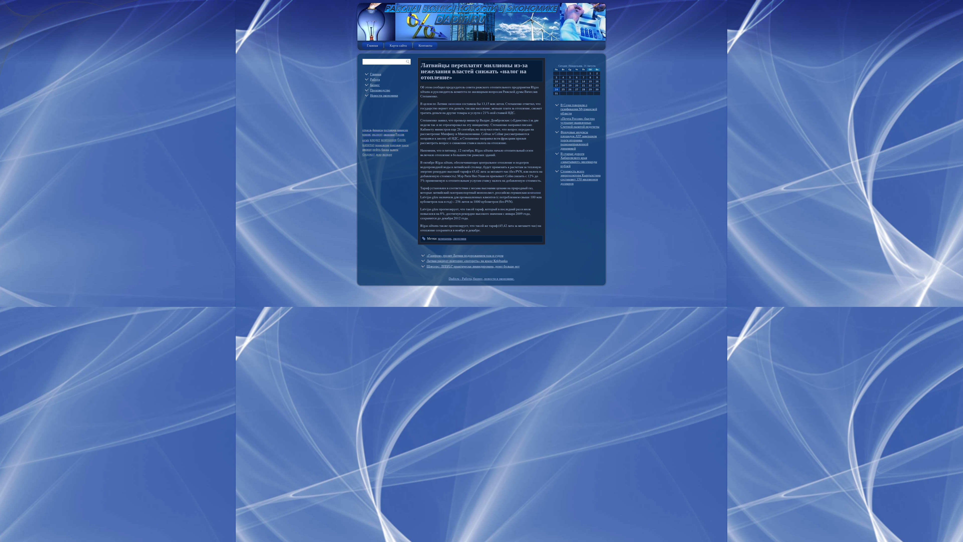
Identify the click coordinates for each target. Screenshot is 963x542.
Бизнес (375, 85)
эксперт (377, 134)
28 (583, 89)
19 (570, 85)
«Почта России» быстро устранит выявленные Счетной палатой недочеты (579, 122)
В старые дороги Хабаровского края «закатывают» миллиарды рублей (578, 159)
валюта (394, 149)
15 (590, 81)
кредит (375, 139)
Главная (372, 45)
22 (590, 85)
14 (583, 81)
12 (570, 81)
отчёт (365, 140)
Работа (375, 79)
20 (576, 85)
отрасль (367, 130)
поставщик (390, 130)
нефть (376, 149)
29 (590, 89)
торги (405, 145)
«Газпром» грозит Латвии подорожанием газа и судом (465, 255)
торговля (395, 145)
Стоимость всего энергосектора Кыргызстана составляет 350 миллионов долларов (580, 177)
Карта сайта (398, 45)
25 (563, 89)
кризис (366, 134)
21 (583, 85)
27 (576, 89)
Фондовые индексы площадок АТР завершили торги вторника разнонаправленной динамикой (578, 140)
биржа (385, 149)
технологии (382, 145)
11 (563, 81)
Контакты (425, 45)
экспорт (387, 154)
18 (563, 85)
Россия (399, 134)
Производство (380, 90)
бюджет (368, 154)
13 (576, 81)
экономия (389, 134)
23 (597, 85)
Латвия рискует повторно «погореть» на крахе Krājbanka (467, 260)
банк (401, 139)
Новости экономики (384, 95)
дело (378, 154)
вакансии (402, 130)
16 (597, 81)
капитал (368, 144)
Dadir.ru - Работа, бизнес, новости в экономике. (481, 278)
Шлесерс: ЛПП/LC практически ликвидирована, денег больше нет (473, 266)
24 (556, 89)
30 (597, 89)
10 (556, 81)
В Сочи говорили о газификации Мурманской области (578, 109)
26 (570, 89)
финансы (377, 130)
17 (556, 85)
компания (388, 139)
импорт (367, 149)
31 (556, 93)
